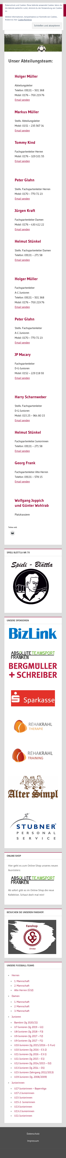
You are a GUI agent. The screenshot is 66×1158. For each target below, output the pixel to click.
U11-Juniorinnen (23, 1115)
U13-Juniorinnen (23, 1106)
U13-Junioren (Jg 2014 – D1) (29, 1067)
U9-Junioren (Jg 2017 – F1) (28, 1040)
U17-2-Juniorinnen (24, 1093)
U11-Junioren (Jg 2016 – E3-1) (30, 1054)
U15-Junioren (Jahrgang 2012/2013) (34, 1072)
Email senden (22, 99)
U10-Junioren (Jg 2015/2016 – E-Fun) (34, 1045)
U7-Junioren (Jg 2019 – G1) (28, 1027)
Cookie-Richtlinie (25, 19)
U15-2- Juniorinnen (24, 1102)
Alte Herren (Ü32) (23, 990)
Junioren (16, 1016)
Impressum (33, 1140)
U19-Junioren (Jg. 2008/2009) (30, 1076)
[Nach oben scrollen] (58, 1150)
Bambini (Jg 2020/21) (26, 1022)
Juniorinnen (18, 1082)
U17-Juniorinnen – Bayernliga (30, 1088)
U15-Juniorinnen (23, 1097)
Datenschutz (33, 1133)
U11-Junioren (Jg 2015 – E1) (29, 1058)
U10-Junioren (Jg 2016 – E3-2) (30, 1049)
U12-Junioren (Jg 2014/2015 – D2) (32, 1063)
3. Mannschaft (21, 1010)
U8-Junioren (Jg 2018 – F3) (28, 1031)
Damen (16, 996)
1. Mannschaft (21, 981)
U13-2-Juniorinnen (24, 1111)
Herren (15, 975)
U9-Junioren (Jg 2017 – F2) (28, 1036)
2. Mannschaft (21, 985)
